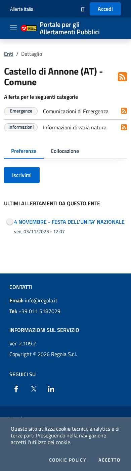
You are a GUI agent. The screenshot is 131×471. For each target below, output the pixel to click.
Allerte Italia (21, 8)
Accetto (109, 460)
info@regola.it (33, 300)
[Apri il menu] (13, 28)
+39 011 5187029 (34, 311)
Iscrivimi (22, 175)
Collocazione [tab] (65, 151)
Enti (8, 54)
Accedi (105, 9)
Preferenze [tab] (23, 151)
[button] (83, 9)
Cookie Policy (67, 460)
